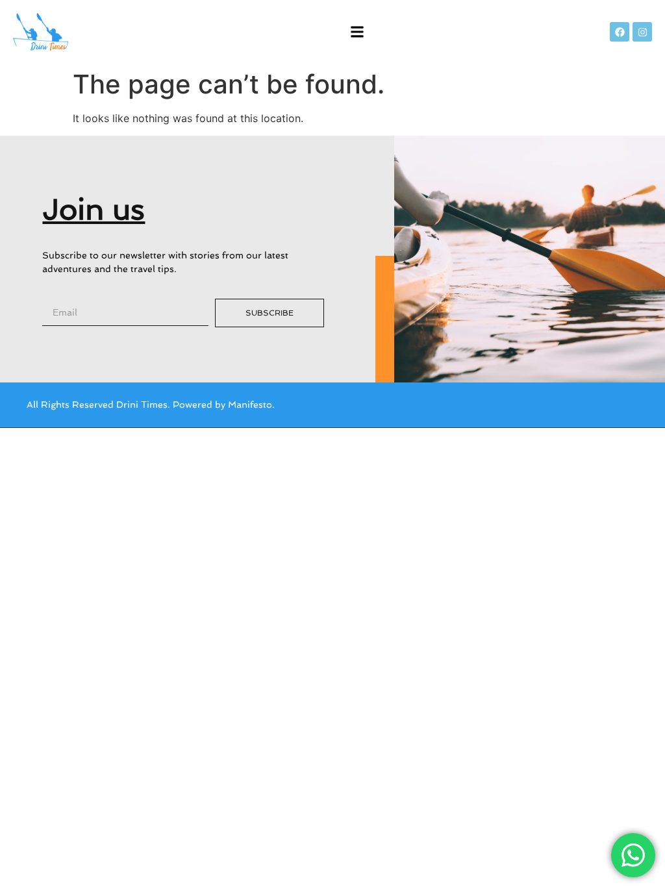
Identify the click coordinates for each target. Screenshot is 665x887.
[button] (357, 32)
